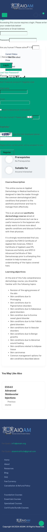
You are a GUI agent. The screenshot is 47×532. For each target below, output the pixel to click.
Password (4, 40)
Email (2, 99)
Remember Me (8, 57)
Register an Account (10, 85)
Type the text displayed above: (26, 134)
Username (4, 88)
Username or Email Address (12, 29)
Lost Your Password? (9, 72)
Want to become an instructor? (16, 110)
